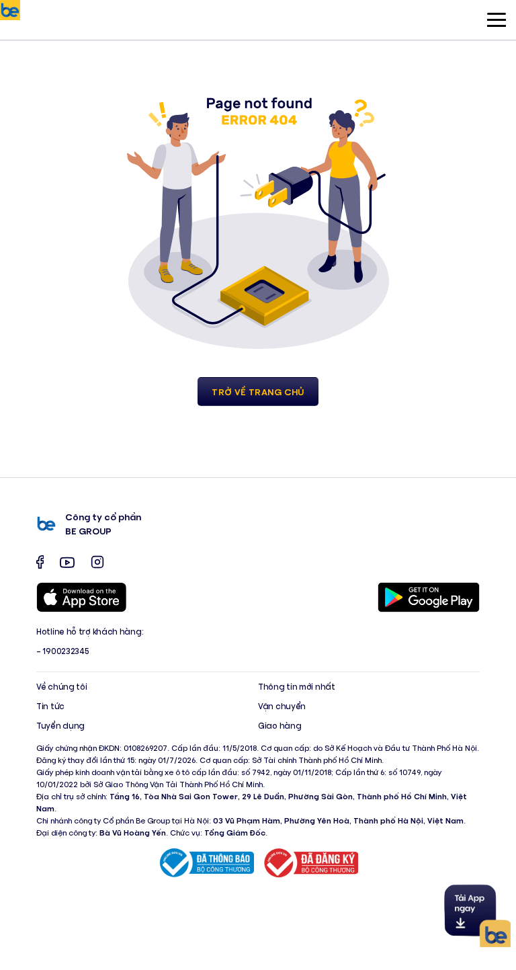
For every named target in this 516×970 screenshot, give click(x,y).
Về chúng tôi (61, 687)
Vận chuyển (282, 706)
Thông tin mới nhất (296, 687)
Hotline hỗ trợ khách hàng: (89, 632)
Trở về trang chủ (258, 391)
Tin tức (50, 706)
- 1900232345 (62, 651)
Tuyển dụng (60, 726)
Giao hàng (279, 726)
